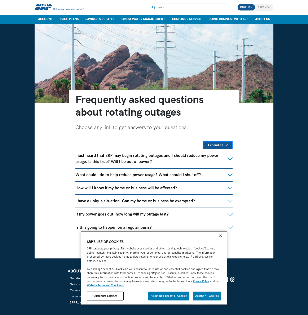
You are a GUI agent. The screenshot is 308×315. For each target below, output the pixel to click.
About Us (262, 19)
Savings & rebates (99, 19)
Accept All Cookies (207, 296)
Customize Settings (105, 296)
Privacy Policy (201, 281)
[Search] (154, 7)
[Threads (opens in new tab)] (232, 279)
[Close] (220, 235)
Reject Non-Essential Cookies (169, 296)
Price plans (69, 19)
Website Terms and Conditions (105, 285)
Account (45, 19)
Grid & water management (143, 19)
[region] (154, 268)
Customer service (187, 19)
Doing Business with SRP (228, 19)
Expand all (215, 145)
